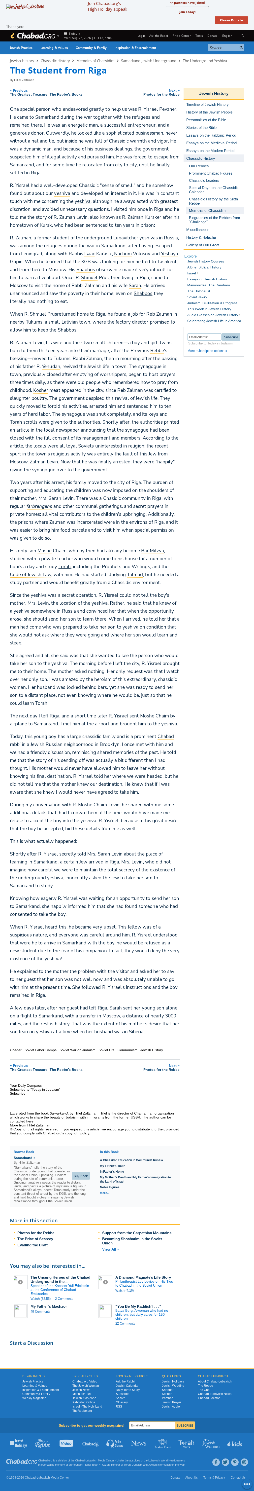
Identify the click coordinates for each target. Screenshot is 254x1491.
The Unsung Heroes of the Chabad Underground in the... (60, 1279)
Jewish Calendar (127, 1385)
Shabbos (143, 293)
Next (161, 92)
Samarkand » (24, 1158)
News (139, 1443)
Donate (212, 36)
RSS (119, 1406)
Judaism (137, 1464)
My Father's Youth (112, 1166)
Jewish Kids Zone (84, 1398)
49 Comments (41, 1311)
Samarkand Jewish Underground (148, 60)
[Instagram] (244, 1462)
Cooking (163, 1443)
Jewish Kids (235, 1443)
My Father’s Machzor (49, 1306)
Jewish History (22, 60)
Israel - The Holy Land (87, 1406)
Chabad (80, 1460)
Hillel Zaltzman (24, 80)
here (29, 1121)
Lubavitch (91, 1460)
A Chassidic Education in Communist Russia (131, 1160)
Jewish (152, 1464)
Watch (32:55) (41, 1299)
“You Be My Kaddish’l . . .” (138, 1306)
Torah (65, 566)
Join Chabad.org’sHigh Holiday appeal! (107, 6)
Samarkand (59, 1113)
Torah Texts (187, 1443)
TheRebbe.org (82, 1411)
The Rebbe (205, 1385)
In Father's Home (112, 1171)
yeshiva (83, 201)
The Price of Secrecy (35, 1239)
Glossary (122, 1402)
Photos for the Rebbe (35, 1233)
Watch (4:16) (124, 1290)
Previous (46, 92)
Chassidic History (55, 60)
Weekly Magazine (34, 1398)
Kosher (167, 1394)
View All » (110, 1249)
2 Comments (64, 1299)
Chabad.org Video (84, 1381)
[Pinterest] (235, 1462)
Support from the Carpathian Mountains (136, 1233)
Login (141, 36)
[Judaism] (33, 35)
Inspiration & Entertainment (135, 48)
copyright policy (77, 1133)
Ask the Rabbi (158, 36)
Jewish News (81, 1390)
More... (104, 1193)
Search (121, 1398)
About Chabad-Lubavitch (215, 1381)
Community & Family (91, 48)
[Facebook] (216, 1462)
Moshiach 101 (82, 1394)
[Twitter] (225, 1462)
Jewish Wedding (173, 1385)
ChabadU (91, 1443)
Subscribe (122, 1394)
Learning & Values (54, 48)
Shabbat (167, 1390)
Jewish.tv (67, 1443)
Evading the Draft (32, 1245)
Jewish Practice (21, 48)
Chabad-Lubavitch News (214, 1394)
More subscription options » (207, 351)
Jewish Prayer (171, 1402)
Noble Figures (110, 1187)
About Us (191, 1477)
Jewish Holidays (173, 1381)
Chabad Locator (209, 1398)
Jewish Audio (171, 1406)
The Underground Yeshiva (205, 60)
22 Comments (125, 1323)
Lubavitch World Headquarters (166, 1460)
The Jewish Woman (85, 1385)
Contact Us (238, 1477)
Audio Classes (115, 1443)
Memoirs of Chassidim (95, 60)
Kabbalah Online (83, 1402)
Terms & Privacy (214, 1477)
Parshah (167, 1398)
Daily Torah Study (128, 1390)
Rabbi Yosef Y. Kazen (97, 1464)
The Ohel (204, 1390)
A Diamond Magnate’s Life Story (143, 1277)
